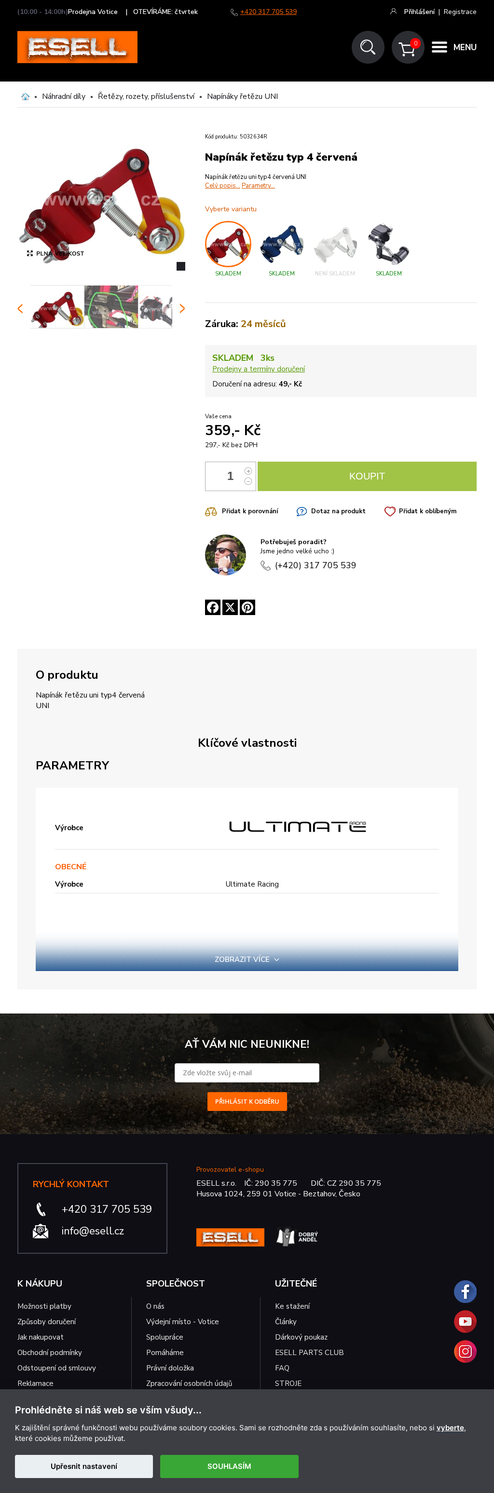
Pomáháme (165, 1352)
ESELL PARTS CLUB (309, 1352)
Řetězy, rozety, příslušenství (146, 96)
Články (286, 1322)
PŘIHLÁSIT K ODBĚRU (247, 1101)
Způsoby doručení (46, 1322)
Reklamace (35, 1383)
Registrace (460, 11)
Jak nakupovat (40, 1337)
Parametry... (258, 185)
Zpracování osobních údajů (189, 1383)
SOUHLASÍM (229, 1466)
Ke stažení (292, 1306)
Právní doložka (170, 1368)
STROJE (288, 1383)
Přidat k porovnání (250, 511)
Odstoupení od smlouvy (56, 1368)
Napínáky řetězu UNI (242, 96)
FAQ (282, 1368)
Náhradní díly (63, 96)
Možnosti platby (44, 1306)
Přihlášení (419, 11)
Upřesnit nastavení (84, 1466)
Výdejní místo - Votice (182, 1322)
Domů (25, 96)
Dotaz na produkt (338, 511)
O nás (155, 1306)
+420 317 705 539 (268, 11)
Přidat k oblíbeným (427, 511)
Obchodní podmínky (49, 1352)
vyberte (450, 1428)
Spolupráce (164, 1337)
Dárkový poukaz (301, 1337)
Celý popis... (222, 185)
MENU (465, 47)
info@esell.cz (93, 1231)
